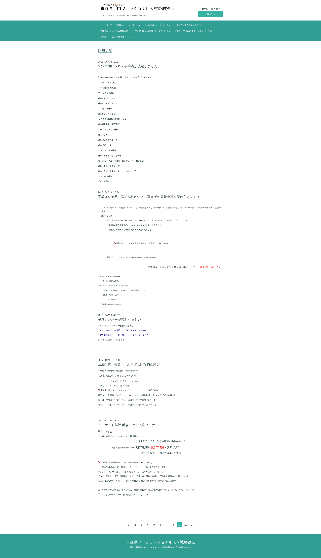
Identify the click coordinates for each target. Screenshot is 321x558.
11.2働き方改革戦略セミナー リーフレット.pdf (121, 462)
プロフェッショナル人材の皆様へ (115, 31)
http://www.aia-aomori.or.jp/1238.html (141, 257)
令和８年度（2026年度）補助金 (189, 31)
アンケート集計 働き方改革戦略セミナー (128, 425)
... (192, 524)
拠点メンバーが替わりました (119, 319)
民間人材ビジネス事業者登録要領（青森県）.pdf (138, 243)
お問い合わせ (211, 14)
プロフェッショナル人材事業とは (143, 25)
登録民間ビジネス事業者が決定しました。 (129, 66)
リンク (131, 37)
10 (185, 524)
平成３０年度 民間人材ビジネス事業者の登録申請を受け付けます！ (149, 197)
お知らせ (212, 31)
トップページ (106, 25)
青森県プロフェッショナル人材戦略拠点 (160, 542)
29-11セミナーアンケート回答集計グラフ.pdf (120, 495)
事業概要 (120, 25)
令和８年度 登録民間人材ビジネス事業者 (152, 31)
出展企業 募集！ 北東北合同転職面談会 (129, 364)
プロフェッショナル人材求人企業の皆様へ (182, 25)
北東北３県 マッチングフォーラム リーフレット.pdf (125, 390)
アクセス (104, 37)
